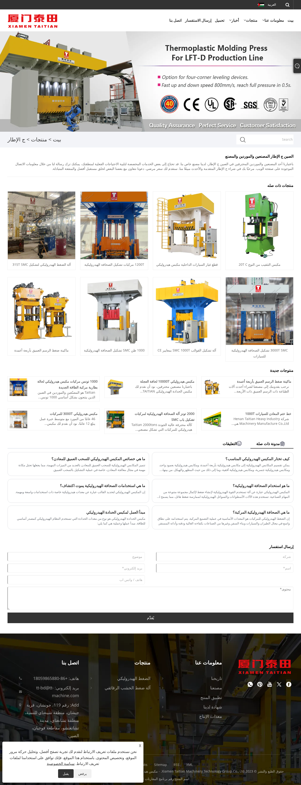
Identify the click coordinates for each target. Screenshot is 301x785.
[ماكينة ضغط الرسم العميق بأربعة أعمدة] (41, 311)
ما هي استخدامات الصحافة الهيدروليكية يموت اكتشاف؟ (102, 485)
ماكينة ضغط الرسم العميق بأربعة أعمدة (41, 350)
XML (189, 764)
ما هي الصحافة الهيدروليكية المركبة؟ (261, 512)
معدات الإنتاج (210, 716)
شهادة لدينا (212, 707)
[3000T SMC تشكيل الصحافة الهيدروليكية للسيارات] (259, 311)
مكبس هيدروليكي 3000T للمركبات (74, 413)
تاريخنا (216, 678)
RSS (176, 764)
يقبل (66, 773)
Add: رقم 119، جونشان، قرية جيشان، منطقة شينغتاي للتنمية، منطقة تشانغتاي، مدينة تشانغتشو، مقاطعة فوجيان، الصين (52, 720)
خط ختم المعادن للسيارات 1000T (268, 413)
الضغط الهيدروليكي (133, 678)
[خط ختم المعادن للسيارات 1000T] (212, 419)
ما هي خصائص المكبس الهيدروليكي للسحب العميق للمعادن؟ (98, 458)
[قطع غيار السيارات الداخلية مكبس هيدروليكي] (187, 225)
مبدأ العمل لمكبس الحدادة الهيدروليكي (115, 512)
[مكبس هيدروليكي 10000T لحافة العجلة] (115, 386)
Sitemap (160, 764)
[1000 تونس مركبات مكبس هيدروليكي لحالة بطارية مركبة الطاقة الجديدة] (18, 386)
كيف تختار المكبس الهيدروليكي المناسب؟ (258, 458)
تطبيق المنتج (211, 697)
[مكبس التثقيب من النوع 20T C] (259, 225)
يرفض (82, 773)
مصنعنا (216, 688)
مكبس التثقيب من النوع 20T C (260, 264)
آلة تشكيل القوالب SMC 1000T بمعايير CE (187, 350)
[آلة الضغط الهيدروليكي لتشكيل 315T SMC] (41, 225)
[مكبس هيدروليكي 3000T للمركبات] (18, 419)
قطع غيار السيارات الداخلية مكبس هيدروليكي (187, 264)
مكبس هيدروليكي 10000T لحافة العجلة (167, 381)
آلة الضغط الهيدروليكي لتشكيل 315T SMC (41, 264)
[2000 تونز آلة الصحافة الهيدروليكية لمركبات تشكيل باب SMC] (115, 419)
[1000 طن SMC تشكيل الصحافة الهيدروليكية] (114, 311)
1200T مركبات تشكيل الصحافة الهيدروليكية (114, 264)
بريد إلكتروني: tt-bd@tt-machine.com (57, 691)
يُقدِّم (150, 617)
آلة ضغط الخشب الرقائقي (127, 688)
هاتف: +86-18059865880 (56, 678)
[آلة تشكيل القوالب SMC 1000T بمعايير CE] (187, 311)
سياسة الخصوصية (61, 763)
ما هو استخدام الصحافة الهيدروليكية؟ (261, 485)
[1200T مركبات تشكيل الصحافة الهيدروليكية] (114, 225)
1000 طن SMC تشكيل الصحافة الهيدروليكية (114, 350)
